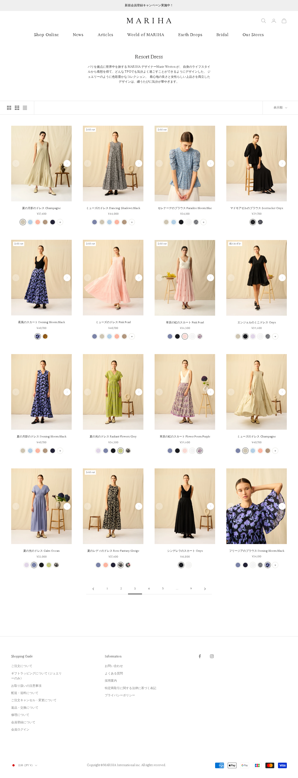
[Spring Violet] (253, 336)
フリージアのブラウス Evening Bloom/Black (256, 551)
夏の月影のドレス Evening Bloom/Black (41, 436)
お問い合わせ (114, 666)
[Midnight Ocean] (52, 222)
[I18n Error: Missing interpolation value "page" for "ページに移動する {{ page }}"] (93, 589)
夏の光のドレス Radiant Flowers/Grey (113, 436)
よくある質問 (114, 673)
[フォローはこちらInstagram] (212, 656)
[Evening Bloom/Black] (37, 336)
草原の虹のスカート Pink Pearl (185, 322)
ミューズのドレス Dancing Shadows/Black (113, 208)
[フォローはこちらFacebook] (199, 656)
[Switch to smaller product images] (17, 107)
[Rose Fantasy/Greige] (128, 450)
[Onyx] (181, 222)
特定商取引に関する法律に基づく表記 (130, 688)
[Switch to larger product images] (9, 107)
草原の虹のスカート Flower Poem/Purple (185, 436)
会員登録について (23, 722)
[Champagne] (23, 222)
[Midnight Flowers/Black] (128, 565)
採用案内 (111, 681)
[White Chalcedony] (188, 222)
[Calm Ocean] (94, 222)
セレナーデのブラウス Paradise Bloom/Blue (185, 208)
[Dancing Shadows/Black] (196, 222)
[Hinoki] (45, 222)
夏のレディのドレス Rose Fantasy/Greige (113, 551)
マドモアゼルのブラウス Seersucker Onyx (256, 208)
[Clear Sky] (30, 222)
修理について (20, 715)
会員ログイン (20, 729)
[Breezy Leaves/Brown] (45, 336)
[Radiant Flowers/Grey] (120, 450)
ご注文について (21, 666)
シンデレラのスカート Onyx (185, 551)
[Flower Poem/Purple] (199, 336)
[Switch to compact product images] (25, 107)
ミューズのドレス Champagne (256, 436)
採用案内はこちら (149, 5)
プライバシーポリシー (120, 695)
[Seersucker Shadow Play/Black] (260, 222)
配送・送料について (24, 693)
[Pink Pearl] (185, 336)
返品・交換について (24, 708)
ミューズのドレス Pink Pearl (113, 322)
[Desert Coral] (37, 222)
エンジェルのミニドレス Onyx (256, 322)
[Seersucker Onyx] (253, 222)
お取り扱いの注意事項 (26, 686)
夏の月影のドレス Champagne (41, 208)
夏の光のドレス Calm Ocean (41, 551)
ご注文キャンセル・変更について (34, 700)
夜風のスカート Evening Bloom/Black (41, 322)
